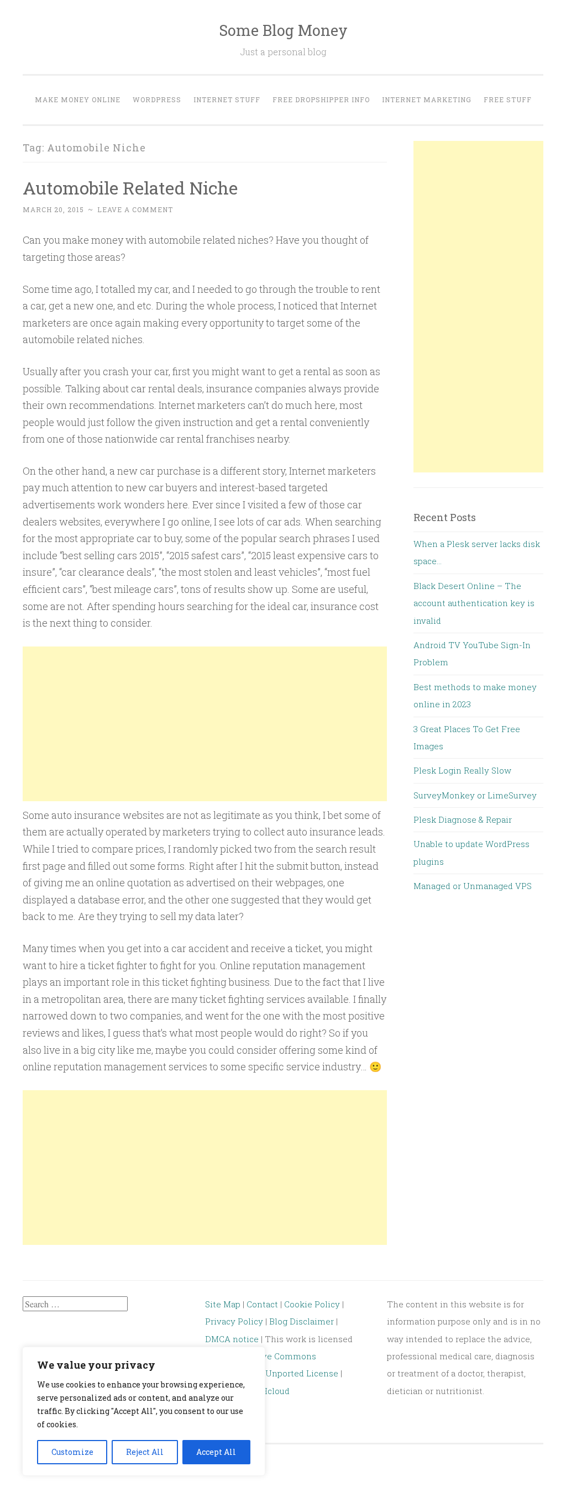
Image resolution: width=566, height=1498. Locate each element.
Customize (72, 1452)
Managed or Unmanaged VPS (472, 885)
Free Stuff (508, 99)
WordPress (157, 99)
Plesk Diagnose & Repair (462, 819)
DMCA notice (232, 1338)
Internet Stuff (226, 99)
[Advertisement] (205, 723)
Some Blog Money (283, 30)
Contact (263, 1304)
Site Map (222, 1304)
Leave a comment (135, 209)
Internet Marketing (426, 99)
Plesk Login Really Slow (462, 770)
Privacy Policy (234, 1321)
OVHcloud (269, 1390)
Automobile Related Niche (130, 187)
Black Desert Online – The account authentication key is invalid (473, 603)
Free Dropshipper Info (321, 99)
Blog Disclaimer (301, 1321)
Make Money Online (77, 99)
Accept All (216, 1452)
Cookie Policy (312, 1304)
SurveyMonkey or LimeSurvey (475, 795)
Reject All (145, 1452)
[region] (143, 1411)
